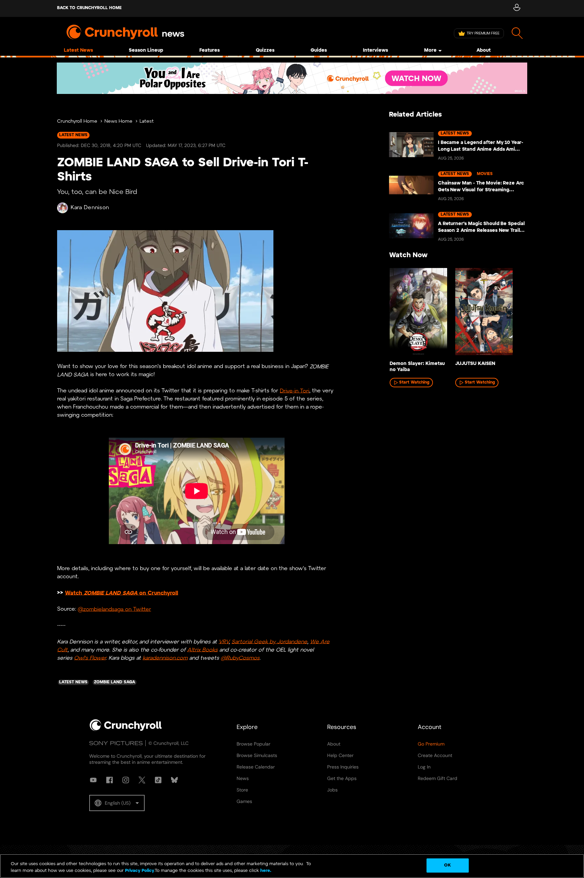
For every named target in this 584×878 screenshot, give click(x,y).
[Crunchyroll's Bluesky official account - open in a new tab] (174, 780)
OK (447, 865)
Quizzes (265, 50)
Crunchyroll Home (77, 121)
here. (265, 871)
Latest (147, 121)
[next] (512, 314)
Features (209, 50)
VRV (224, 641)
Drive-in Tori (294, 390)
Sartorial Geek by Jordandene (269, 641)
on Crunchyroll (158, 592)
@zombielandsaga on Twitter (114, 609)
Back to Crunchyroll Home (89, 8)
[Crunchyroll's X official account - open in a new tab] (142, 780)
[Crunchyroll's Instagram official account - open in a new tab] (126, 780)
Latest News (78, 50)
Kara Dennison (90, 207)
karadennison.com (165, 657)
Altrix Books (202, 649)
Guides (319, 50)
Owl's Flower (90, 657)
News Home (118, 121)
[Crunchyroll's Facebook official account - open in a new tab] (109, 780)
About (484, 50)
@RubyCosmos (240, 657)
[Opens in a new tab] (292, 78)
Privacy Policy (139, 871)
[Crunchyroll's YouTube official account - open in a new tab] (93, 780)
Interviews (375, 50)
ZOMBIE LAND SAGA (111, 592)
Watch (74, 592)
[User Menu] (516, 8)
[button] (117, 803)
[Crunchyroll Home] (125, 729)
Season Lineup (146, 50)
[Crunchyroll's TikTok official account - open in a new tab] (158, 780)
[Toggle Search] (517, 33)
